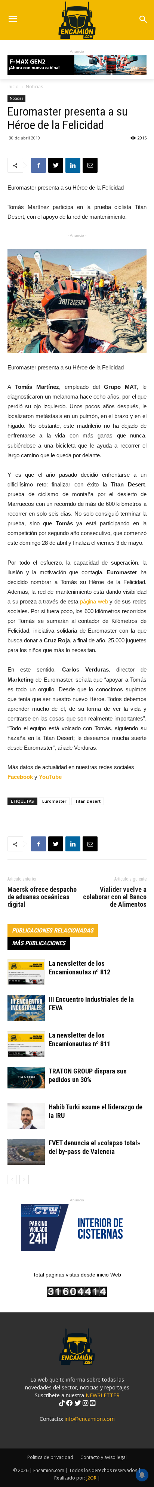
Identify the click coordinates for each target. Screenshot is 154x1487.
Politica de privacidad (50, 1457)
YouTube (50, 777)
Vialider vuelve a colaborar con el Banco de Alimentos (115, 897)
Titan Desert (88, 801)
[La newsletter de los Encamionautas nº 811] (26, 1044)
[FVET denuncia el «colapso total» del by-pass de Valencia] (26, 1152)
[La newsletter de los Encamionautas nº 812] (26, 972)
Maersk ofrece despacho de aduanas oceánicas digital (42, 897)
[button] (143, 20)
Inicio (13, 86)
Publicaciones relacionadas (52, 930)
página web (94, 601)
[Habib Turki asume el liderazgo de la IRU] (26, 1116)
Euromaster (54, 801)
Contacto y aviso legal (103, 1457)
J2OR (91, 1478)
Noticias (34, 86)
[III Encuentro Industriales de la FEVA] (26, 1008)
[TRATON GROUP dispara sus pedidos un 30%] (26, 1077)
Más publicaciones (38, 943)
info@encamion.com (90, 1418)
